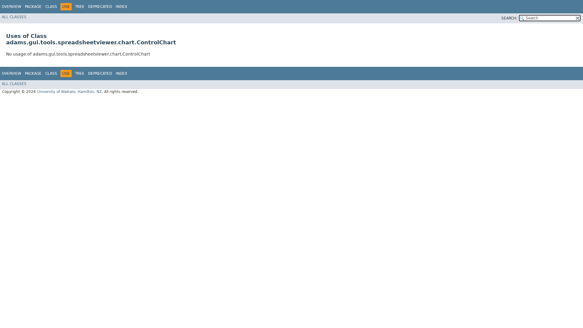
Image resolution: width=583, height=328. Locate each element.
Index (121, 7)
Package (33, 7)
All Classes (14, 17)
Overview (11, 7)
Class (51, 7)
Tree (79, 7)
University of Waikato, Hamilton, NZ (69, 92)
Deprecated (100, 7)
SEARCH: (509, 18)
